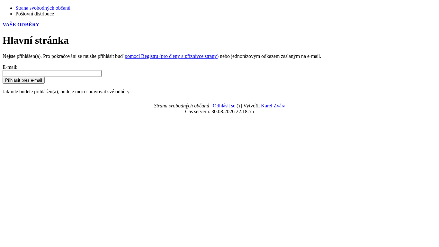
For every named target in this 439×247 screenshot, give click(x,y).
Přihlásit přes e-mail (23, 80)
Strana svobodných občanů (42, 8)
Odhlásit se (224, 105)
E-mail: (10, 67)
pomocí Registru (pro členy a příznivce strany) (172, 56)
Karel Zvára (273, 105)
